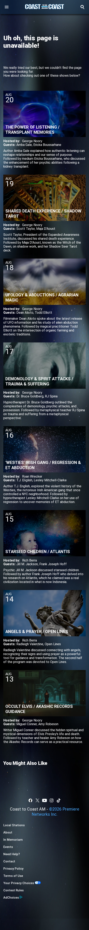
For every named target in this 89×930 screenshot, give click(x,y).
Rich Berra (29, 560)
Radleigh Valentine (29, 644)
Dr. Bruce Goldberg (29, 396)
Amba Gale (24, 145)
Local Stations (14, 825)
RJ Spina (51, 396)
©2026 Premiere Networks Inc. (55, 812)
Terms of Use (13, 876)
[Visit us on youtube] (44, 800)
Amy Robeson (48, 724)
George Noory (32, 141)
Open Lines (53, 644)
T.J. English (24, 480)
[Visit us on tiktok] (58, 800)
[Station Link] (44, 7)
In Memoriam (13, 840)
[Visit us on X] (37, 800)
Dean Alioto (24, 313)
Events (8, 847)
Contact (9, 861)
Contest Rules (13, 890)
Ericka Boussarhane (47, 145)
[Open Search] (82, 7)
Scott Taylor (25, 229)
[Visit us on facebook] (30, 800)
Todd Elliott (43, 313)
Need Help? (11, 854)
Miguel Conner (26, 724)
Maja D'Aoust (45, 229)
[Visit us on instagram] (51, 800)
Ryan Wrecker (32, 476)
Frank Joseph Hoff (53, 564)
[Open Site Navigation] (6, 7)
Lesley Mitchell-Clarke (50, 480)
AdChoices (11, 897)
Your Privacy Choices (18, 883)
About (7, 832)
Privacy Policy (13, 868)
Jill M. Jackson (27, 564)
